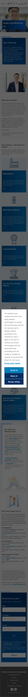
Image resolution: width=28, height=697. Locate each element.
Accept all (14, 370)
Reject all (14, 376)
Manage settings (14, 382)
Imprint (17, 363)
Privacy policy (9, 363)
